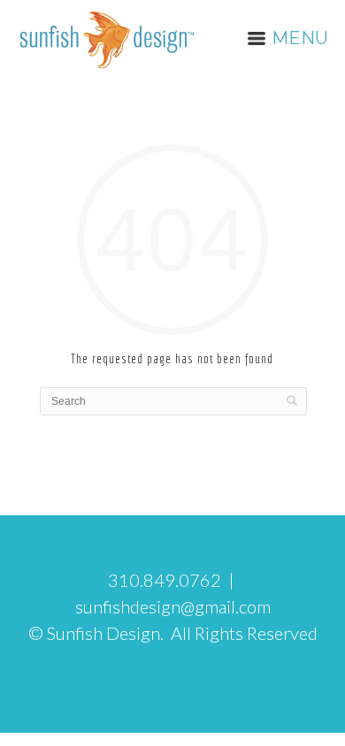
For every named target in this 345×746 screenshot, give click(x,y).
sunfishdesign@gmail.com (173, 606)
